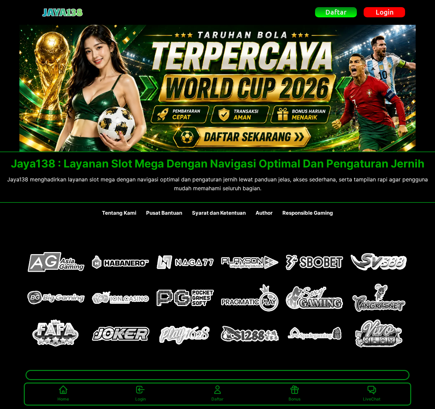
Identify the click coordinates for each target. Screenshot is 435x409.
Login (140, 399)
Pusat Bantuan (164, 213)
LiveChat (371, 399)
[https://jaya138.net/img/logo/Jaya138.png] (62, 12)
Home (63, 399)
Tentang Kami (119, 213)
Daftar (217, 399)
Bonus (294, 399)
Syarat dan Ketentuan (219, 213)
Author (264, 213)
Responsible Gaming (307, 213)
